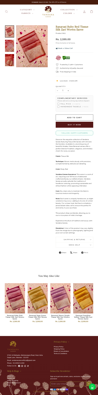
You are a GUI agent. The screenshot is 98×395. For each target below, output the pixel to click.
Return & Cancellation (61, 351)
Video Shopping (12, 380)
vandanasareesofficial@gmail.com (23, 360)
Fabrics (26, 13)
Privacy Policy (58, 347)
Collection (68, 10)
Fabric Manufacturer (14, 383)
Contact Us (11, 378)
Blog (8, 385)
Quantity (61, 86)
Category (26, 10)
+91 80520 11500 (18, 363)
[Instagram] (22, 366)
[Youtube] (25, 366)
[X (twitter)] (28, 366)
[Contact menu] (92, 387)
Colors (68, 13)
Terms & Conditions (60, 353)
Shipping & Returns (74, 239)
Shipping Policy (59, 349)
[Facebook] (19, 366)
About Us (10, 376)
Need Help (74, 245)
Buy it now (74, 125)
